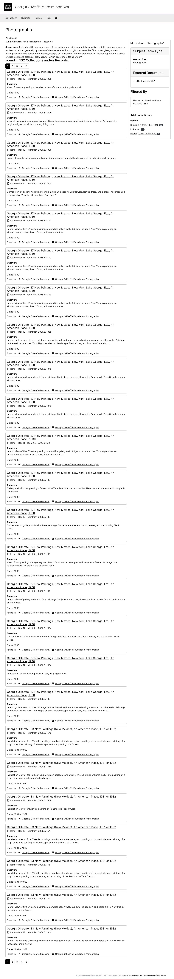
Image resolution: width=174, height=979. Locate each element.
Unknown (137, 129)
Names (38, 18)
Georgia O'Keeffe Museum (35, 97)
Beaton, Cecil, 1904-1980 (144, 133)
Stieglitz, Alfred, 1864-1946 (146, 125)
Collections (11, 18)
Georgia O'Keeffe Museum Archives (42, 7)
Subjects (25, 18)
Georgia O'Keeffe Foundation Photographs (77, 97)
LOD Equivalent (144, 81)
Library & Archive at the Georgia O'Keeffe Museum (144, 975)
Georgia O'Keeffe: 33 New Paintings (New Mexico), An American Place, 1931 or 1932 (61, 729)
